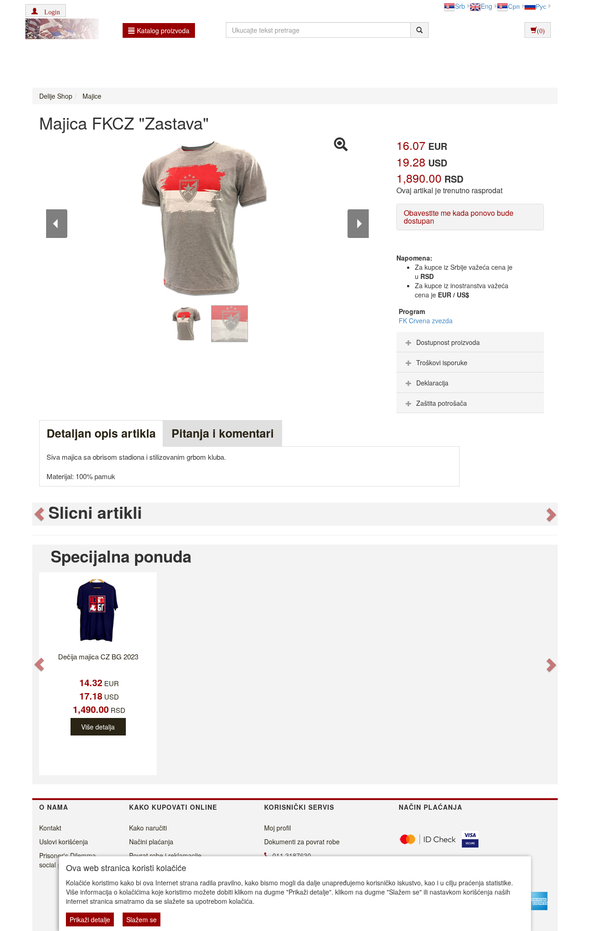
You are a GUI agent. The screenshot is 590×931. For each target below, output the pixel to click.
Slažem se (141, 919)
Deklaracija (432, 382)
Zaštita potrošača (441, 403)
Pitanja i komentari (222, 433)
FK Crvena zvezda (426, 320)
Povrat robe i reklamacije (165, 855)
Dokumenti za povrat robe (302, 841)
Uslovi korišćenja (63, 841)
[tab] (470, 342)
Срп (514, 6)
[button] (45, 10)
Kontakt (50, 827)
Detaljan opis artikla (101, 433)
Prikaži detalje (90, 919)
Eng (486, 6)
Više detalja (98, 726)
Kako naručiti (148, 827)
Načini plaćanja (151, 841)
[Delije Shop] (59, 30)
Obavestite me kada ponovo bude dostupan (458, 217)
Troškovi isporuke (441, 362)
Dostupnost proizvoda (448, 342)
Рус (541, 6)
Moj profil (277, 827)
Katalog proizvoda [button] (163, 30)
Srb (460, 6)
